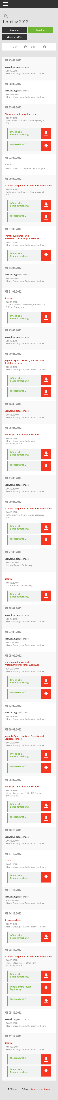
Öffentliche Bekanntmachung (19, 133)
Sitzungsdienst (40, 1089)
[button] (46, 133)
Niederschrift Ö (18, 144)
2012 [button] (34, 46)
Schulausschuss (13, 920)
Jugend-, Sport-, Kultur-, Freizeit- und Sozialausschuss (24, 362)
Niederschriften (14, 37)
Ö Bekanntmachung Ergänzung (20, 988)
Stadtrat (9, 298)
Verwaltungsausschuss (17, 410)
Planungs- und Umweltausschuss (22, 114)
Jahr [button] (15, 46)
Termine (40, 30)
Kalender (14, 30)
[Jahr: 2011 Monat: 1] (25, 47)
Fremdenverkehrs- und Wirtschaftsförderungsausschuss (22, 237)
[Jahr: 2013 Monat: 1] (44, 47)
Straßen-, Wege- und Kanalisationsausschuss (28, 185)
